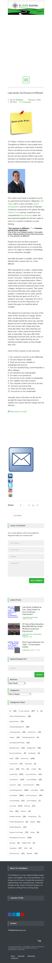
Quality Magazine (15, 827)
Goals (11, 758)
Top (39, 940)
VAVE (26, 848)
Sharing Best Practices (17, 838)
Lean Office (34, 790)
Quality (32, 822)
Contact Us (14, 958)
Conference (32, 732)
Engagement (31, 748)
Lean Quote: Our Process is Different (25, 93)
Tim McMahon (18, 100)
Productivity (32, 816)
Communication (14, 732)
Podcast (23, 811)
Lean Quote (18, 515)
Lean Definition (31, 779)
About (13, 956)
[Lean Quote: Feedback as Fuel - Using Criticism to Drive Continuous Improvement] (14, 612)
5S (10, 711)
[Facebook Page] (26, 480)
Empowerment (14, 748)
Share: (11, 505)
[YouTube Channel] (26, 490)
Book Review (14, 721)
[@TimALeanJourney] (26, 485)
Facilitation (32, 753)
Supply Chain (26, 843)
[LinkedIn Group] (26, 475)
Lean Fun (12, 785)
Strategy (12, 843)
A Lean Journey (24, 711)
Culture (12, 737)
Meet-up (27, 806)
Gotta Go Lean (13, 212)
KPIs (23, 769)
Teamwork (13, 848)
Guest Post (24, 758)
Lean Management (15, 790)
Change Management (16, 727)
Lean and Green (31, 774)
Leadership (26, 617)
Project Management (16, 822)
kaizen (11, 769)
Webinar (29, 853)
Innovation (28, 764)
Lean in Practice (27, 634)
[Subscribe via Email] (26, 459)
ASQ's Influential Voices (17, 716)
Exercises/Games (15, 753)
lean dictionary (26, 215)
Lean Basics (13, 779)
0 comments (26, 102)
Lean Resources (31, 795)
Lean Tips (12, 806)
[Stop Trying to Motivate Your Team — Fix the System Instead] (14, 647)
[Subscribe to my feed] (26, 428)
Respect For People (16, 832)
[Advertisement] (26, 49)
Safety (32, 832)
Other (11, 811)
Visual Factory (14, 853)
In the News (13, 764)
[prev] (17, 608)
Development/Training (16, 743)
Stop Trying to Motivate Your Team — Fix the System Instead (33, 644)
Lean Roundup (14, 801)
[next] (17, 650)
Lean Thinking (31, 801)
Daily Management (28, 737)
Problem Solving (15, 816)
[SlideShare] (26, 495)
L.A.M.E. (34, 769)
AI (37, 711)
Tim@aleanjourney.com (17, 930)
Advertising (31, 956)
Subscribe (21, 956)
